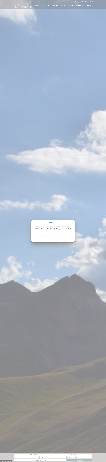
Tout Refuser (48, 235)
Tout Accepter (58, 235)
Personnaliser (53, 240)
